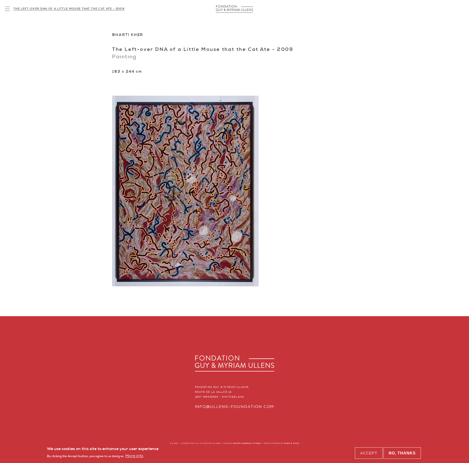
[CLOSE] (7, 9)
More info (134, 455)
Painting (124, 56)
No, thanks (402, 453)
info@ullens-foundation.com (234, 406)
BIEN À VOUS (291, 443)
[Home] (234, 9)
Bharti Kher (127, 34)
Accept (368, 453)
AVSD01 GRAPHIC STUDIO (247, 443)
